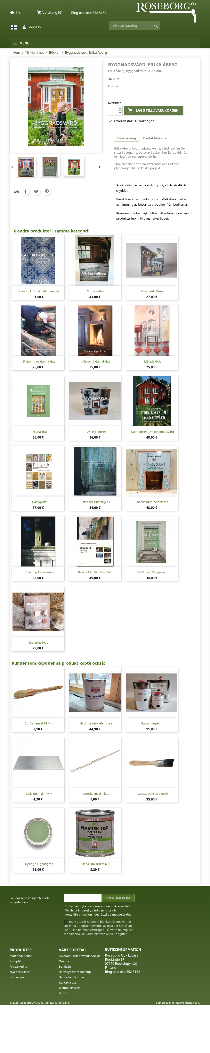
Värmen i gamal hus (96, 361)
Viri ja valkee (96, 291)
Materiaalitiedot (21, 956)
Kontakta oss (67, 982)
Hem (20, 12)
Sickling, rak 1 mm (39, 794)
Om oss (64, 961)
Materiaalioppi (39, 642)
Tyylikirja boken (96, 432)
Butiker (64, 993)
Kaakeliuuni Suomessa (152, 502)
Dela (25, 191)
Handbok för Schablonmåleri (39, 291)
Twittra (36, 191)
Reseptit (15, 961)
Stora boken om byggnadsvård (152, 432)
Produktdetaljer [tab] (155, 138)
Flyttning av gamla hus (39, 361)
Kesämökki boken (153, 291)
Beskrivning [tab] (126, 138)
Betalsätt (65, 966)
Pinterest (47, 191)
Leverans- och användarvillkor (79, 956)
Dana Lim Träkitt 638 (96, 864)
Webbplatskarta (70, 988)
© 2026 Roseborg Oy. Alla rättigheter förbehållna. (40, 1002)
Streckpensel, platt (96, 794)
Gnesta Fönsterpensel (153, 794)
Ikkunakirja (39, 432)
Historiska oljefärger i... (96, 502)
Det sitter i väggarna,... (153, 572)
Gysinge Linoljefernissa (96, 723)
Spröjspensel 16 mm (39, 723)
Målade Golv (152, 361)
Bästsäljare (17, 977)
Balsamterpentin (152, 723)
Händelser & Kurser (72, 977)
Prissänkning (18, 966)
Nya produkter (20, 972)
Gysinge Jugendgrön (39, 864)
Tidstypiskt (39, 502)
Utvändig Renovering (39, 572)
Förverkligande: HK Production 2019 (178, 1002)
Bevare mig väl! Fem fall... (96, 572)
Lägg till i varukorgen (153, 110)
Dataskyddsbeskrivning (75, 972)
